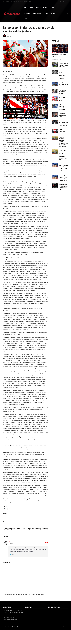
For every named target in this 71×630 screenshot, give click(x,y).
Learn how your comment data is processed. (33, 594)
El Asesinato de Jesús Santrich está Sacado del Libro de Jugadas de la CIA (63, 123)
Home (25, 7)
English (54, 52)
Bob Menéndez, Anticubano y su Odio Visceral (62, 115)
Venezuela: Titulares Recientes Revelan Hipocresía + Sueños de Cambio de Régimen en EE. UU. (63, 167)
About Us (31, 7)
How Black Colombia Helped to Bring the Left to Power (63, 65)
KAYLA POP (9, 71)
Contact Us (53, 13)
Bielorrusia (12, 522)
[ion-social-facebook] (58, 1)
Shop (46, 13)
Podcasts (45, 7)
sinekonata (11, 542)
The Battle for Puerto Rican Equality (62, 99)
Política (25, 522)
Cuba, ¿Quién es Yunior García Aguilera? (62, 91)
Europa (16, 522)
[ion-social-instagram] (64, 1)
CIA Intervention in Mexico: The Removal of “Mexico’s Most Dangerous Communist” (63, 74)
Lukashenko (21, 522)
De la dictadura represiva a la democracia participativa (62, 107)
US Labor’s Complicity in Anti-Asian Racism (63, 131)
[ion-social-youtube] (67, 1)
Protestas (29, 522)
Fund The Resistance (38, 13)
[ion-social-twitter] (61, 1)
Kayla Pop (9, 35)
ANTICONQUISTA (56, 57)
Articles (38, 7)
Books (52, 7)
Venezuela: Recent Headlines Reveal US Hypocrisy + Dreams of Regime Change (63, 178)
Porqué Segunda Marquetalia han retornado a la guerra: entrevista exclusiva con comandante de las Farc (63, 155)
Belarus (7, 522)
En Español (26, 19)
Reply (47, 542)
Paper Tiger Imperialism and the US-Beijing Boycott (63, 84)
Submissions (27, 13)
